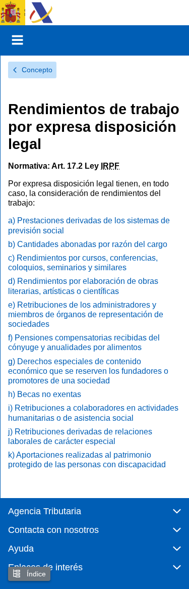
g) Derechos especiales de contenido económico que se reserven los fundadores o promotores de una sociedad (88, 371)
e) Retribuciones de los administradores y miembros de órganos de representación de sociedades (85, 314)
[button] (94, 515)
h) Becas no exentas (44, 394)
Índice (35, 574)
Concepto (37, 70)
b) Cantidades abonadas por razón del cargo (87, 244)
